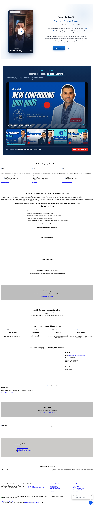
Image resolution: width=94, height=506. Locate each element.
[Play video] (21, 31)
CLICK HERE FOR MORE (47, 296)
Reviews (74, 487)
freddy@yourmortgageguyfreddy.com (76, 355)
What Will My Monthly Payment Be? (25, 450)
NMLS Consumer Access (78, 488)
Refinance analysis (21, 449)
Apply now (59, 48)
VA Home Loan (53, 486)
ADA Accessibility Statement (79, 489)
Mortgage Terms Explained (23, 451)
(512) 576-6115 (73, 48)
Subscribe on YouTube (80, 149)
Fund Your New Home (67, 182)
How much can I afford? (22, 448)
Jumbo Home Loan (54, 487)
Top (1, 504)
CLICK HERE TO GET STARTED (47, 412)
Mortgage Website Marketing (7, 501)
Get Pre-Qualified (5, 182)
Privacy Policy (76, 491)
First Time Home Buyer (55, 488)
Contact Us (75, 483)
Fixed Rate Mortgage (54, 483)
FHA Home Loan (53, 485)
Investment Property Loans (55, 489)
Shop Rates (34, 182)
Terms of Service (36, 502)
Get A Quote (75, 485)
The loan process (21, 446)
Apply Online (76, 486)
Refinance (52, 491)
